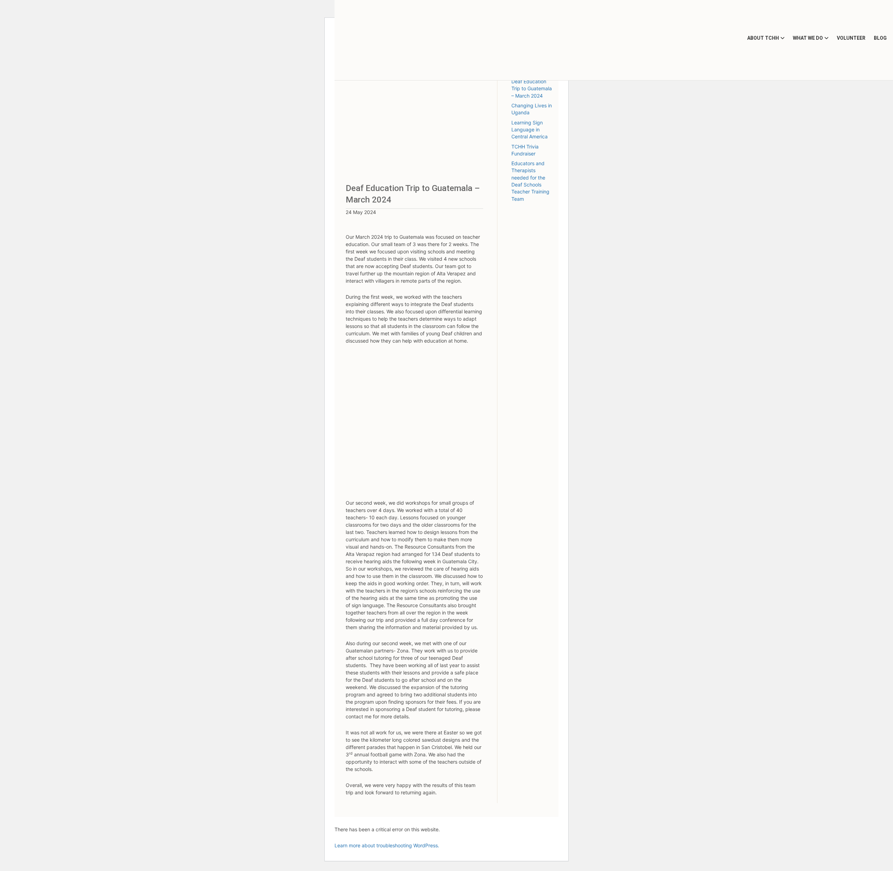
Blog (880, 38)
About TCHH (763, 38)
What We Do (808, 38)
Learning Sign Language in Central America (529, 130)
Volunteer (851, 38)
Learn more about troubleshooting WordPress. (387, 845)
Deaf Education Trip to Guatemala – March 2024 (531, 88)
